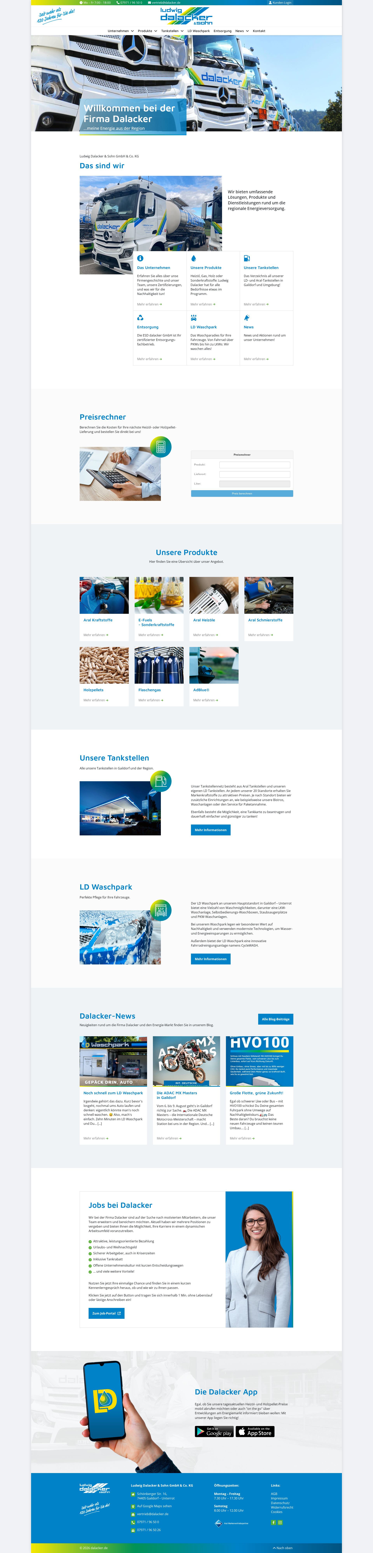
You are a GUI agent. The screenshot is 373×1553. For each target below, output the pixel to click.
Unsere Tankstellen (114, 757)
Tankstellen (170, 31)
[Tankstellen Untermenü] (182, 31)
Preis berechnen (242, 493)
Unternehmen (118, 31)
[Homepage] (95, 1488)
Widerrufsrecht (282, 1507)
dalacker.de (99, 1548)
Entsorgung (223, 31)
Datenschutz (280, 1503)
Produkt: (200, 464)
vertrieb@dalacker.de (152, 1514)
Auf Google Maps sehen (154, 1506)
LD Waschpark (199, 31)
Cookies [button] (276, 1512)
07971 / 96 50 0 (148, 1522)
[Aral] (232, 1524)
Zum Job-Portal (104, 1313)
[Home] (186, 16)
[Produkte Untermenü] (155, 31)
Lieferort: (200, 474)
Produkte (145, 31)
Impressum (279, 1498)
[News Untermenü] (247, 31)
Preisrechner (103, 416)
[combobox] (254, 474)
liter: (197, 483)
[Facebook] (273, 1522)
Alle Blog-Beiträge (275, 1019)
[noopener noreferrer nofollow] (255, 1431)
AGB (274, 1494)
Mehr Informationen (211, 830)
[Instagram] (280, 1522)
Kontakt (259, 31)
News (239, 31)
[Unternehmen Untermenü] (132, 31)
